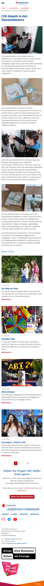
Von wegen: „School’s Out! (14, 442)
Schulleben (13, 8)
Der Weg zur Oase (10, 288)
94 (28, 463)
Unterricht (25, 8)
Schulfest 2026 (8, 339)
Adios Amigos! (8, 392)
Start (4, 8)
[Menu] (3, 3)
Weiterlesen (6, 299)
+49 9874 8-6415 (29, 488)
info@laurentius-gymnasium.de (16, 543)
